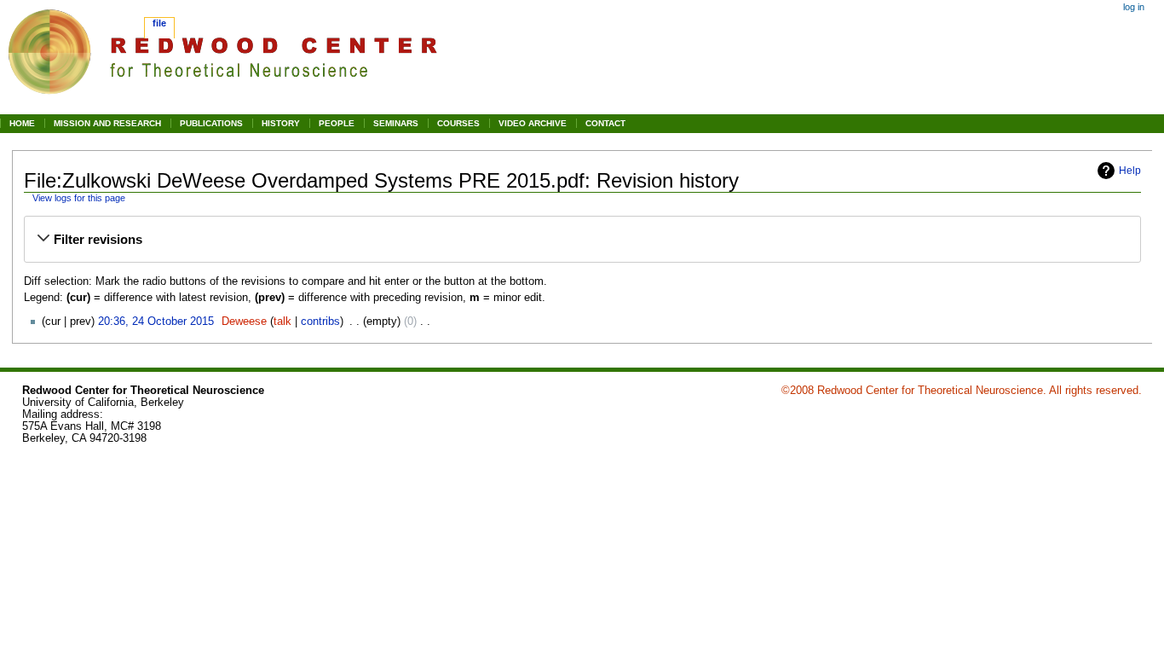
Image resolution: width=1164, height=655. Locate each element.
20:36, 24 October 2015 (156, 322)
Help (1130, 171)
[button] (583, 240)
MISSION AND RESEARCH (107, 123)
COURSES (458, 123)
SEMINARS (395, 123)
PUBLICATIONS (211, 123)
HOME (22, 123)
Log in (1133, 7)
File (159, 23)
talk (282, 322)
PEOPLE (336, 123)
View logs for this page (78, 198)
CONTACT (605, 123)
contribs (320, 322)
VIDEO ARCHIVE (532, 123)
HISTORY (281, 123)
